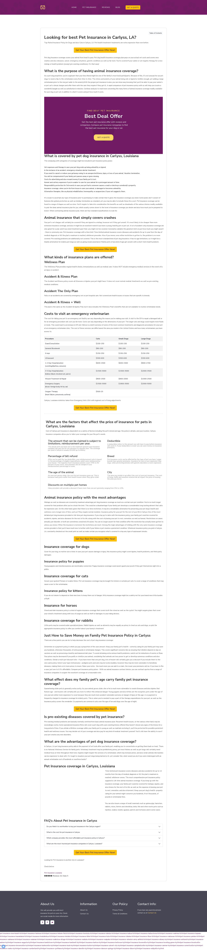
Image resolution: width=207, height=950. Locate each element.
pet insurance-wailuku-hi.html (82, 939)
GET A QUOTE (133, 7)
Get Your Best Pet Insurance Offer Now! (95, 50)
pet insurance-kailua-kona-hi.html (150, 933)
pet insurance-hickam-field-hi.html (59, 933)
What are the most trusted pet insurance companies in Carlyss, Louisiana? (74, 843)
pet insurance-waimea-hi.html (173, 933)
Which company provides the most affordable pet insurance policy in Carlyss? (75, 838)
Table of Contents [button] (155, 33)
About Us (84, 910)
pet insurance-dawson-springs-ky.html (105, 948)
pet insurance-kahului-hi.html (106, 933)
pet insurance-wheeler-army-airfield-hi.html (132, 939)
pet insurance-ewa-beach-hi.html (12, 933)
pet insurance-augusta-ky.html (22, 942)
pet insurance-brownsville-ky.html (18, 945)
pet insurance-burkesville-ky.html (43, 945)
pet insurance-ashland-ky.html (181, 939)
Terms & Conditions (119, 914)
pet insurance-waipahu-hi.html (104, 939)
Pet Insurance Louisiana (53, 873)
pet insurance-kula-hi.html (105, 936)
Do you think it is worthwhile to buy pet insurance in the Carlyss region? (73, 826)
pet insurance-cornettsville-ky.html (187, 945)
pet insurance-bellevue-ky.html (116, 942)
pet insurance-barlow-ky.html (94, 942)
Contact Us (84, 914)
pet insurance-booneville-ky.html (140, 942)
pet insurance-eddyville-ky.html (152, 948)
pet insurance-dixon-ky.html (129, 948)
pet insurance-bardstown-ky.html (46, 942)
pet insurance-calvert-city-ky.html (111, 945)
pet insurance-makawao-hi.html (168, 936)
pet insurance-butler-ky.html (87, 945)
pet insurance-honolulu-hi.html (83, 933)
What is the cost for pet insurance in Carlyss (63, 832)
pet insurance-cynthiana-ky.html (56, 948)
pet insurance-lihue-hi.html (147, 936)
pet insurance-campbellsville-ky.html (137, 945)
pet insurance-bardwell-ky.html (71, 942)
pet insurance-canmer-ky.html (162, 945)
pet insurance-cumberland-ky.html (31, 948)
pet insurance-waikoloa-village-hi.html (56, 939)
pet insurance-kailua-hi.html (127, 933)
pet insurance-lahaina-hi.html (126, 936)
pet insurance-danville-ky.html (79, 948)
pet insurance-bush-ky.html (66, 945)
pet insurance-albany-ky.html (159, 939)
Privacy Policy (117, 910)
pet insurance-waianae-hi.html (31, 939)
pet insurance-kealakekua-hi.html (42, 936)
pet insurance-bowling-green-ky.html (167, 942)
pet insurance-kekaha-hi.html (65, 936)
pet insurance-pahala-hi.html (191, 936)
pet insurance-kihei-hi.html (86, 936)
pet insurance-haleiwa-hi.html (36, 933)
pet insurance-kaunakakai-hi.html (17, 936)
